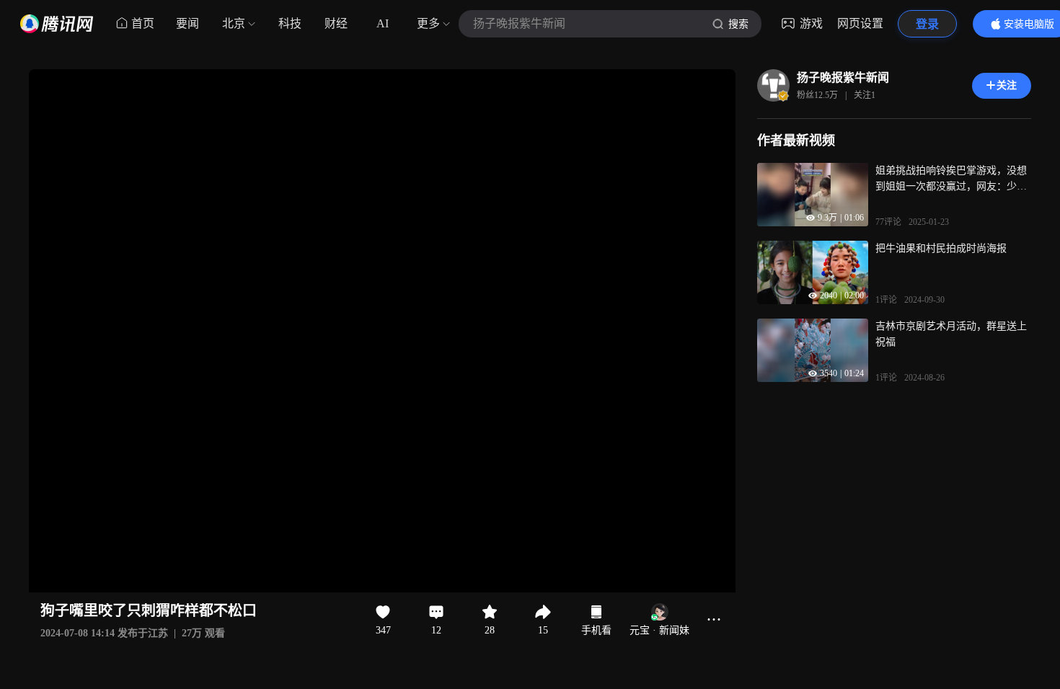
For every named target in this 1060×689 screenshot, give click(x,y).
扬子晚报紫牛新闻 (843, 77)
